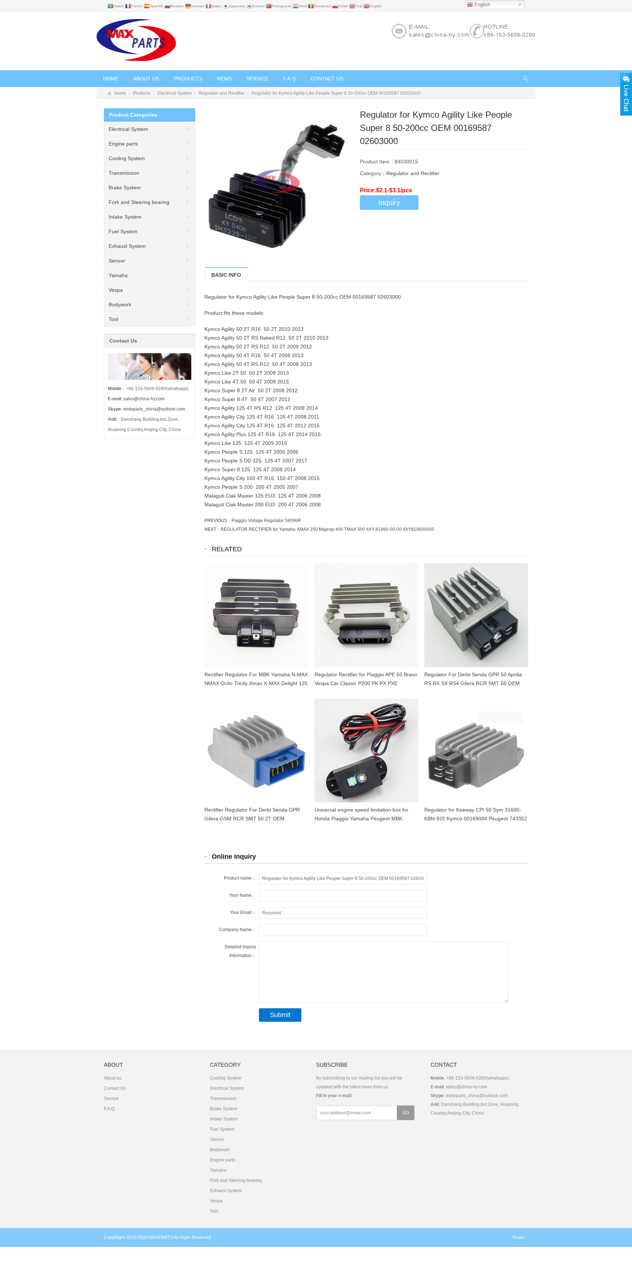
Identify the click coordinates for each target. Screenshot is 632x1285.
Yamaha (118, 275)
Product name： (240, 878)
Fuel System (123, 231)
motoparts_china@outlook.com (154, 409)
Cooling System (127, 158)
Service (257, 79)
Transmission (124, 173)
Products (188, 79)
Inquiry (389, 203)
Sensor (117, 261)
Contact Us (327, 79)
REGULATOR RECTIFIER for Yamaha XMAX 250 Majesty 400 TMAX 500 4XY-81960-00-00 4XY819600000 (327, 529)
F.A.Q (289, 79)
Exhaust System (127, 246)
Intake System (125, 217)
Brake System (125, 187)
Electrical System (175, 93)
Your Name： (242, 895)
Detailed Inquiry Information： (240, 951)
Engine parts (123, 144)
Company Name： (237, 929)
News (224, 79)
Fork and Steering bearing (139, 202)
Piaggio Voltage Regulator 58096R (266, 520)
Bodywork (120, 304)
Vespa (116, 290)
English (481, 4)
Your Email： (243, 912)
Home (110, 79)
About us (146, 79)
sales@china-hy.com (144, 398)
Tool (113, 319)
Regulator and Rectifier (222, 93)
